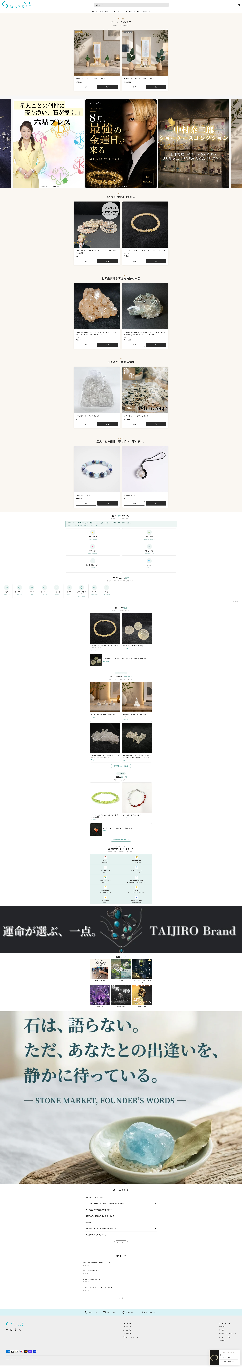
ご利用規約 (222, 1340)
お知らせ (222, 1327)
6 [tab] (127, 187)
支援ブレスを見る (229, 1361)
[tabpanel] (121, 143)
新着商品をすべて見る (121, 766)
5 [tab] (124, 187)
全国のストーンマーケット (131, 1337)
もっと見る (121, 1243)
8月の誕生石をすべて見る (121, 839)
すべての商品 (116, 11)
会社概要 (222, 1330)
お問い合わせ (127, 1334)
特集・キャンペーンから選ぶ (101, 11)
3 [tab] (120, 187)
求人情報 (137, 11)
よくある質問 (127, 11)
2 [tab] (117, 187)
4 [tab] (122, 187)
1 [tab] (115, 187)
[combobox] (131, 5)
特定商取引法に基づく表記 (227, 1334)
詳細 (86, 87)
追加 (107, 87)
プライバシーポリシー (226, 1337)
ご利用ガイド (146, 11)
